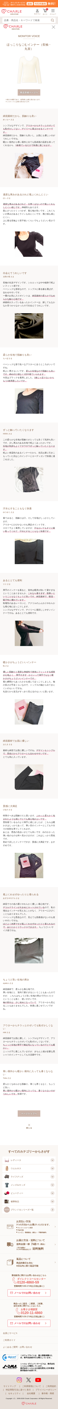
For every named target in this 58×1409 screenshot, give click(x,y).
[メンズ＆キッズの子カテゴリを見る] (52, 1185)
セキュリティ (14, 1393)
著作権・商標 (47, 1393)
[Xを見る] (28, 1380)
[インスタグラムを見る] (19, 1379)
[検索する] (52, 20)
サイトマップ (9, 1386)
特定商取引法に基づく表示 (18, 1390)
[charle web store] (11, 12)
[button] (10, 1358)
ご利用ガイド (9, 1340)
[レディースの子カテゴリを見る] (52, 1160)
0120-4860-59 (28, 1282)
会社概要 (31, 1393)
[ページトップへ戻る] (51, 1402)
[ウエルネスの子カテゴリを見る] (52, 1168)
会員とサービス (10, 1333)
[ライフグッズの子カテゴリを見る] (52, 1176)
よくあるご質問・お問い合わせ (17, 1347)
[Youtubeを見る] (38, 1380)
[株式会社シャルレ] (29, 1404)
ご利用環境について (31, 1386)
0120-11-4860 (31, 1313)
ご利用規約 (51, 1386)
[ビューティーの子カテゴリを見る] (52, 1193)
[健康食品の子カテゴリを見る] (52, 1201)
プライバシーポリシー (46, 1390)
